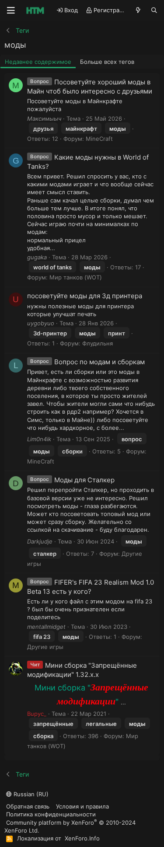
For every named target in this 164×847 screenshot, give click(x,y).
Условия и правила (82, 806)
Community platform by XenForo (70, 826)
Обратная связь (27, 806)
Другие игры (45, 646)
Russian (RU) (30, 794)
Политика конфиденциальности (51, 814)
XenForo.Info (82, 838)
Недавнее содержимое (38, 61)
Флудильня (97, 343)
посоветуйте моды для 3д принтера (84, 296)
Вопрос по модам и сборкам (99, 362)
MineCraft (99, 138)
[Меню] (11, 10)
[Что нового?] (138, 10)
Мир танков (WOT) (75, 277)
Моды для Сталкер (84, 480)
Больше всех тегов (107, 61)
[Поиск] (154, 10)
